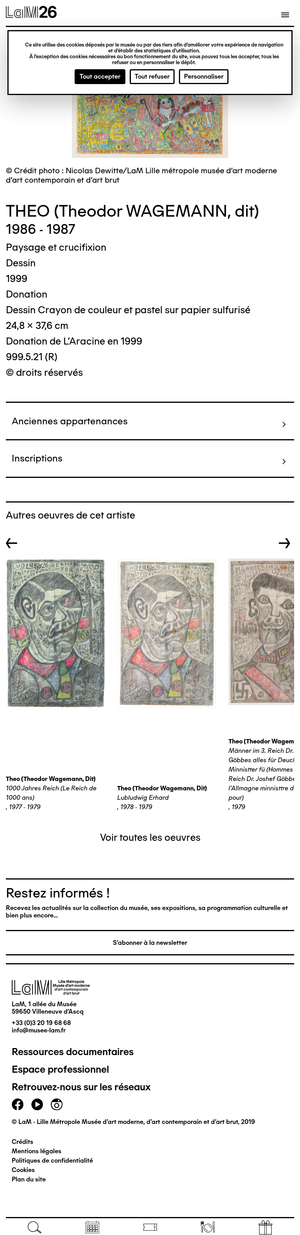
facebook (17, 1104)
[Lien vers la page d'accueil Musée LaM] (31, 15)
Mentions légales (36, 1151)
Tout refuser (152, 76)
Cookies (23, 1170)
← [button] (12, 543)
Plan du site (29, 1179)
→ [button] (285, 543)
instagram (56, 1104)
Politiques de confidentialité (52, 1160)
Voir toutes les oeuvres (150, 837)
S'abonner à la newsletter (150, 942)
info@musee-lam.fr (39, 1030)
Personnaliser (203, 76)
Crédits (22, 1141)
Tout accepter (100, 76)
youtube (37, 1104)
